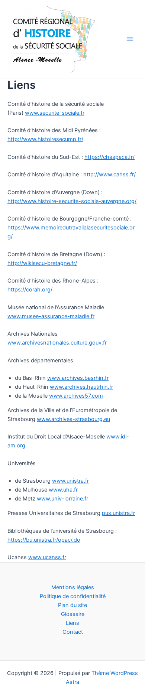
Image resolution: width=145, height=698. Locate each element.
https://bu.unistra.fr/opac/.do (43, 539)
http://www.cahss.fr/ (109, 174)
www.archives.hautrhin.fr (81, 387)
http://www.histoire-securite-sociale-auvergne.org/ (71, 201)
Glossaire (72, 614)
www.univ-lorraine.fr (62, 498)
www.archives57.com (76, 395)
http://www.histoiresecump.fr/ (45, 139)
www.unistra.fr (70, 480)
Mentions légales (72, 587)
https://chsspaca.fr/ (109, 157)
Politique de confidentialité (73, 596)
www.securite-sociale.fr (54, 113)
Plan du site (72, 605)
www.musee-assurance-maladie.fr (50, 316)
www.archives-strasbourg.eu (73, 419)
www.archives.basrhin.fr (78, 378)
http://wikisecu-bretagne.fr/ (42, 263)
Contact (72, 632)
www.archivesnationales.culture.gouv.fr (57, 342)
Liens (72, 623)
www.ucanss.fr (47, 557)
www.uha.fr (63, 489)
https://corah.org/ (29, 289)
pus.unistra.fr (118, 513)
